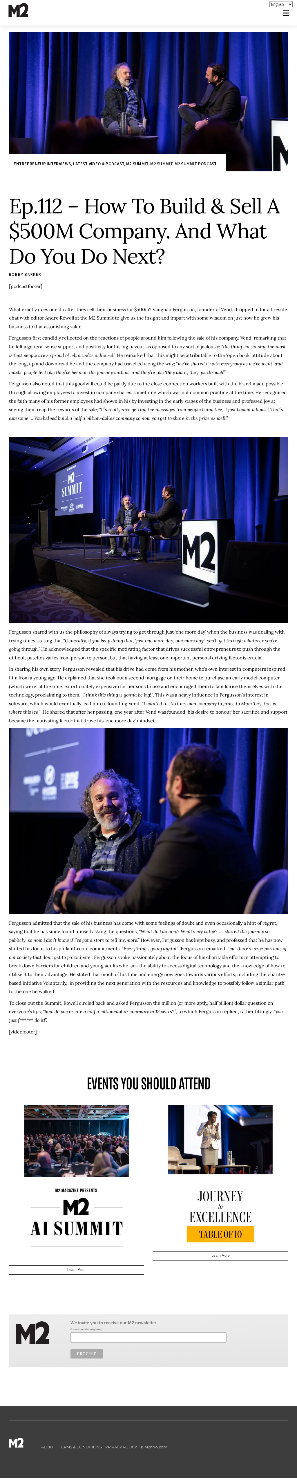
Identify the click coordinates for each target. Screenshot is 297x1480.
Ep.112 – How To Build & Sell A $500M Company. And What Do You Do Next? (144, 231)
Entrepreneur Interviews (42, 164)
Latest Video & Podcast (98, 164)
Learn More (76, 1197)
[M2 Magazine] (24, 14)
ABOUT (48, 1433)
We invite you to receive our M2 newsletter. (113, 1308)
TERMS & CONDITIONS (80, 1433)
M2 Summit (137, 164)
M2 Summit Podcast (196, 164)
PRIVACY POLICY (121, 1433)
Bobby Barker (25, 274)
